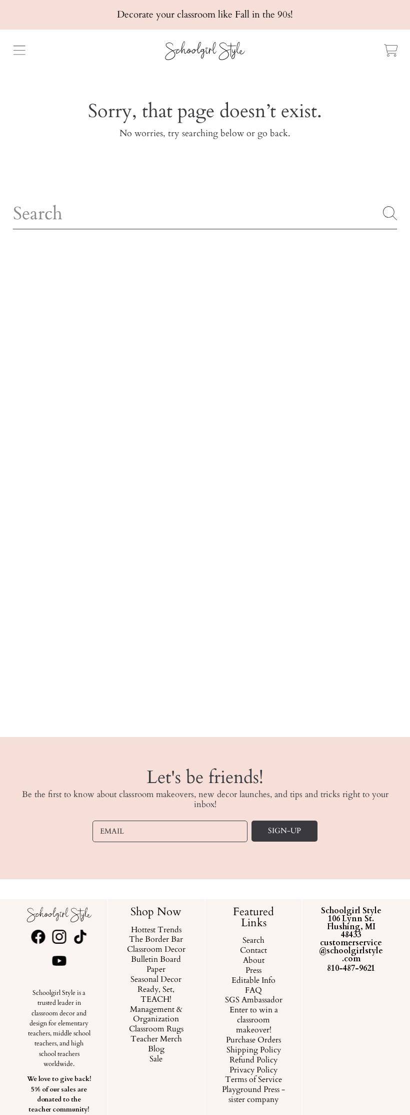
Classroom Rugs (156, 1029)
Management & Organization (156, 1015)
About (253, 961)
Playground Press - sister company (253, 1095)
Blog (156, 1049)
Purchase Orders (253, 1040)
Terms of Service (253, 1080)
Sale (156, 1059)
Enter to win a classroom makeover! (254, 1020)
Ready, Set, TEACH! (156, 995)
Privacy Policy (254, 1070)
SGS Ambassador (253, 1001)
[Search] (390, 213)
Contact (253, 951)
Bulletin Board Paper (157, 965)
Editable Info (254, 981)
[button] (19, 51)
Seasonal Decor (156, 980)
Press (254, 971)
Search (253, 941)
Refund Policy (254, 1060)
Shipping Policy (253, 1050)
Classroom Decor (156, 950)
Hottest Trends (156, 930)
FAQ (253, 991)
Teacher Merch (156, 1039)
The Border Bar (157, 940)
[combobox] (204, 213)
